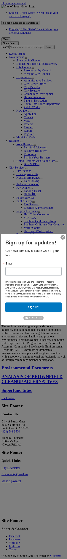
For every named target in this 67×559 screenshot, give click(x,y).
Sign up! (33, 307)
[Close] (62, 237)
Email (9, 263)
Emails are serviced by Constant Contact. (30, 296)
